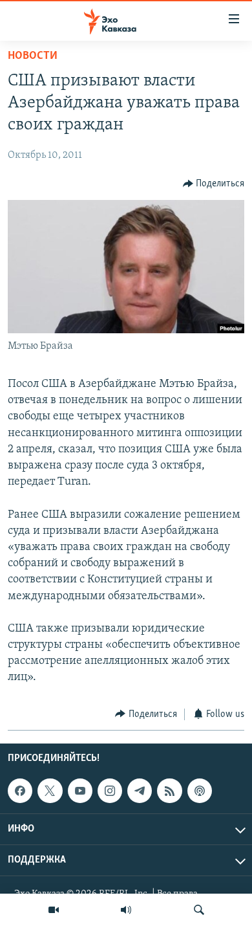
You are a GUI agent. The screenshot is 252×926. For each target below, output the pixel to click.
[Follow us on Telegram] (139, 790)
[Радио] (126, 910)
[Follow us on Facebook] (20, 790)
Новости (33, 56)
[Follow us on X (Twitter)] (49, 790)
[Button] (214, 183)
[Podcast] (199, 790)
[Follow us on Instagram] (110, 790)
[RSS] (169, 790)
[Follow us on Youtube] (80, 790)
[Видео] (53, 910)
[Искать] (199, 910)
